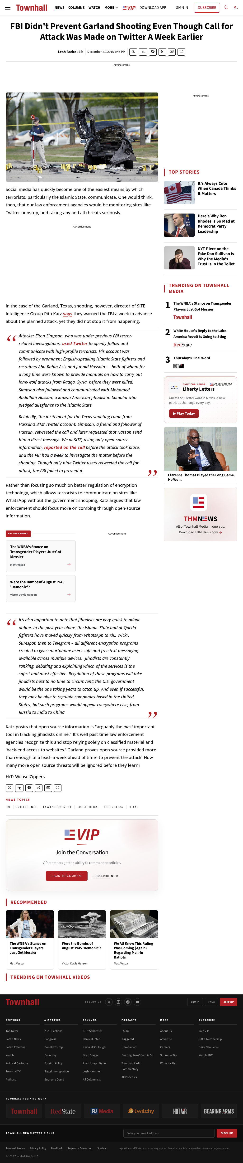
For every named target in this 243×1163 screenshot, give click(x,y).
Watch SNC (206, 1055)
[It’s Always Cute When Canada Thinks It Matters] (179, 192)
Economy (50, 1055)
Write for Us (167, 1063)
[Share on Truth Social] (143, 52)
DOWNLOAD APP (153, 7)
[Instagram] (118, 1002)
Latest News (13, 1039)
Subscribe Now (105, 876)
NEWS (60, 7)
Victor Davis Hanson (75, 963)
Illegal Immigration (56, 1071)
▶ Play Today (184, 413)
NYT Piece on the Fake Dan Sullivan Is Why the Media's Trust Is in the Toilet (216, 256)
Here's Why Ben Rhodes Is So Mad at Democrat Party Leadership (216, 224)
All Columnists (92, 1079)
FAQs (211, 1002)
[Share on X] (133, 52)
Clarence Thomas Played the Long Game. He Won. (201, 477)
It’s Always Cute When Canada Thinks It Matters (217, 189)
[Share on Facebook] (153, 52)
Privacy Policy (38, 1148)
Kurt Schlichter (92, 1031)
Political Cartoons (17, 1063)
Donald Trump (53, 1047)
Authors (11, 1079)
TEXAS (134, 807)
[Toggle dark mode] (236, 8)
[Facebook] (128, 1002)
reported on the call (64, 447)
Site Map (102, 1148)
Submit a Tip (168, 1055)
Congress (50, 1039)
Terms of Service (15, 1148)
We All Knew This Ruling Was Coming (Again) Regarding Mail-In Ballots (133, 950)
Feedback (57, 1148)
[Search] (226, 8)
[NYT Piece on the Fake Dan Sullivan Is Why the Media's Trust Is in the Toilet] (179, 258)
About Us (166, 1031)
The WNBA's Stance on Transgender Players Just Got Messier (28, 948)
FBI (8, 807)
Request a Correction (80, 1148)
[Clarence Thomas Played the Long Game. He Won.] (200, 449)
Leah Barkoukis (70, 51)
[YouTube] (137, 1002)
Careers (165, 1047)
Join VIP (229, 1002)
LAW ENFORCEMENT (57, 807)
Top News (12, 1031)
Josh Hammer (92, 1071)
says (67, 313)
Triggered (128, 1039)
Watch (10, 1055)
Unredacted (129, 1047)
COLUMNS (76, 7)
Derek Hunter (91, 1039)
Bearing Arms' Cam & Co (137, 1055)
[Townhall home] (22, 1002)
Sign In (195, 1002)
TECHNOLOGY (113, 807)
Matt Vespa (17, 963)
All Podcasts (129, 1077)
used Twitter (75, 343)
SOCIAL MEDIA (88, 807)
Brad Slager (90, 1055)
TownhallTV (13, 1071)
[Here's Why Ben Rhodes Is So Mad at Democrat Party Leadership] (179, 225)
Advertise (166, 1039)
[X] (109, 1002)
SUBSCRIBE (207, 7)
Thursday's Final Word (191, 358)
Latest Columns (15, 1047)
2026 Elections (53, 1031)
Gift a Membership (210, 1039)
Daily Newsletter (209, 1047)
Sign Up (227, 1133)
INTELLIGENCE (27, 807)
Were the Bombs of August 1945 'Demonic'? (81, 946)
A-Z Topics (52, 1020)
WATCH (94, 7)
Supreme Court (54, 1079)
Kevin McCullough (94, 1047)
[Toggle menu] (7, 7)
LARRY (125, 1031)
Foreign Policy (53, 1063)
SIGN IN (182, 7)
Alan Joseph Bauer (95, 1063)
